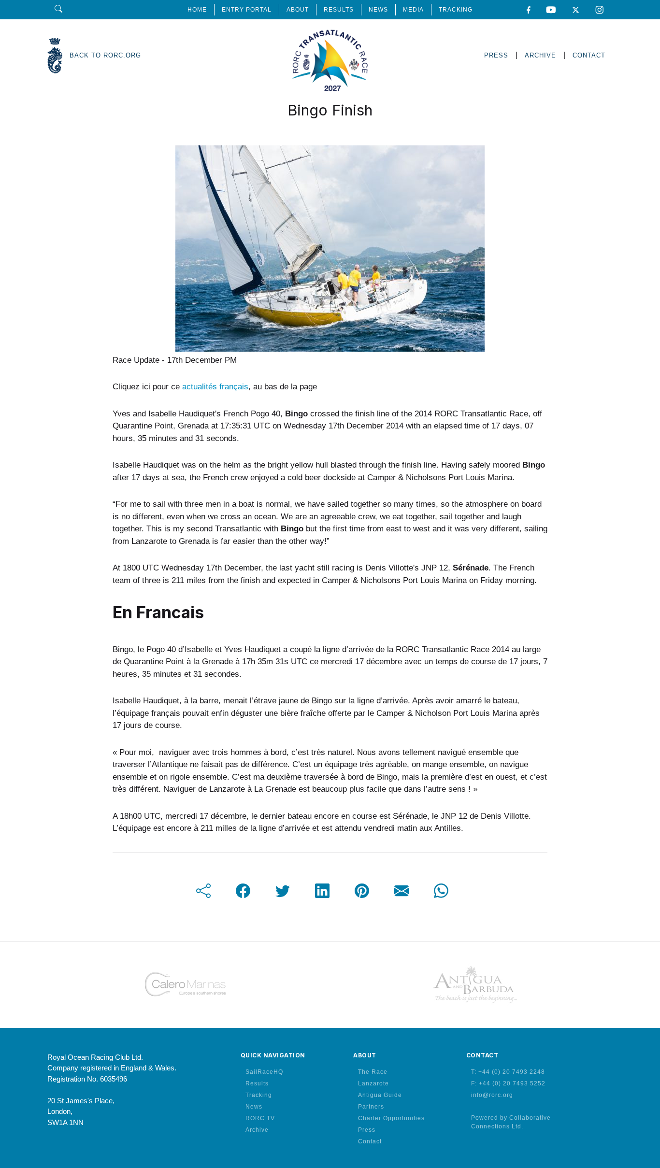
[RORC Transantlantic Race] (330, 55)
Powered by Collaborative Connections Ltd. (511, 1122)
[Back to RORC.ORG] (54, 55)
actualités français (215, 386)
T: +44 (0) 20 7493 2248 (508, 1071)
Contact (370, 1141)
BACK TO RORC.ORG (105, 55)
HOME (197, 9)
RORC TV (260, 1118)
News (253, 1106)
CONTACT (589, 55)
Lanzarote (373, 1083)
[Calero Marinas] (185, 984)
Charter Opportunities (391, 1118)
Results (257, 1083)
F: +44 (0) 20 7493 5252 (508, 1083)
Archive (257, 1129)
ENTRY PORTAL (247, 9)
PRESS (496, 55)
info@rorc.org (492, 1095)
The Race (372, 1071)
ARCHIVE (540, 55)
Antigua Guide (380, 1095)
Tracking (258, 1095)
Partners (371, 1106)
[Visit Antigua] (475, 984)
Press (366, 1129)
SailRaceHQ (264, 1071)
